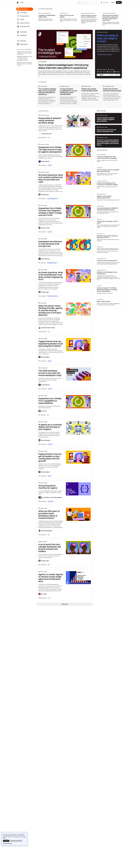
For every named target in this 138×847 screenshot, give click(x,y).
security (50, 444)
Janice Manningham (56, 497)
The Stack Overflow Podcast (104, 54)
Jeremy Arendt (45, 228)
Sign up (119, 2)
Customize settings (7, 843)
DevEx (49, 361)
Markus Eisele (45, 161)
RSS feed (117, 71)
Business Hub (25, 26)
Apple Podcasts (103, 69)
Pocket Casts (102, 71)
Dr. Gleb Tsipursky (46, 133)
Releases (23, 35)
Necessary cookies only (16, 840)
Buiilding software (52, 262)
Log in (112, 2)
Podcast (23, 41)
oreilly (49, 165)
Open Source (24, 23)
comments (43, 137)
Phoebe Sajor (45, 194)
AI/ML (22, 19)
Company (23, 32)
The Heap (23, 13)
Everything (24, 9)
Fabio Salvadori (45, 440)
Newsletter (24, 44)
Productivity (24, 16)
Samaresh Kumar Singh (48, 327)
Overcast (112, 69)
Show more (64, 604)
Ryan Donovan (45, 259)
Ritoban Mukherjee (46, 530)
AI (48, 137)
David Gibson (46, 497)
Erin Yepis (44, 594)
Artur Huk (44, 411)
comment (43, 198)
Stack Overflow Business (24, 49)
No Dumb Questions (52, 198)
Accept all (6, 840)
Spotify (110, 71)
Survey (50, 388)
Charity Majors (45, 357)
